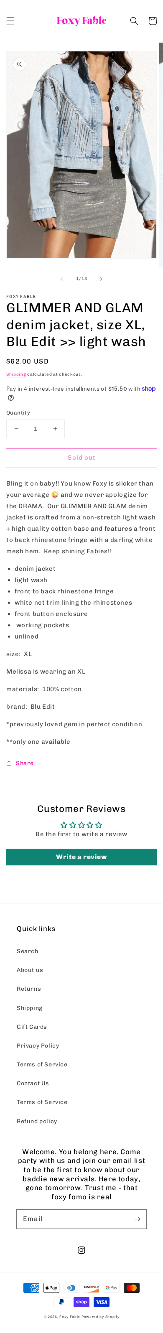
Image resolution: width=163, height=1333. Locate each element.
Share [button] (25, 763)
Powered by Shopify (101, 1317)
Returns (29, 988)
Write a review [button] (81, 857)
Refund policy (37, 1121)
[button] (10, 21)
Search (27, 951)
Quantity (18, 413)
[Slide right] (101, 279)
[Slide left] (62, 279)
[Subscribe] (137, 1219)
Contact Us (33, 1083)
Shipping (16, 374)
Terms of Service (42, 1064)
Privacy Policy (38, 1045)
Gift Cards (32, 1026)
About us (30, 970)
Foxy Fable (69, 1317)
